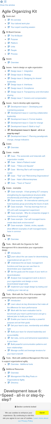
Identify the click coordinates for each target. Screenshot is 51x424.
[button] (2, 2)
